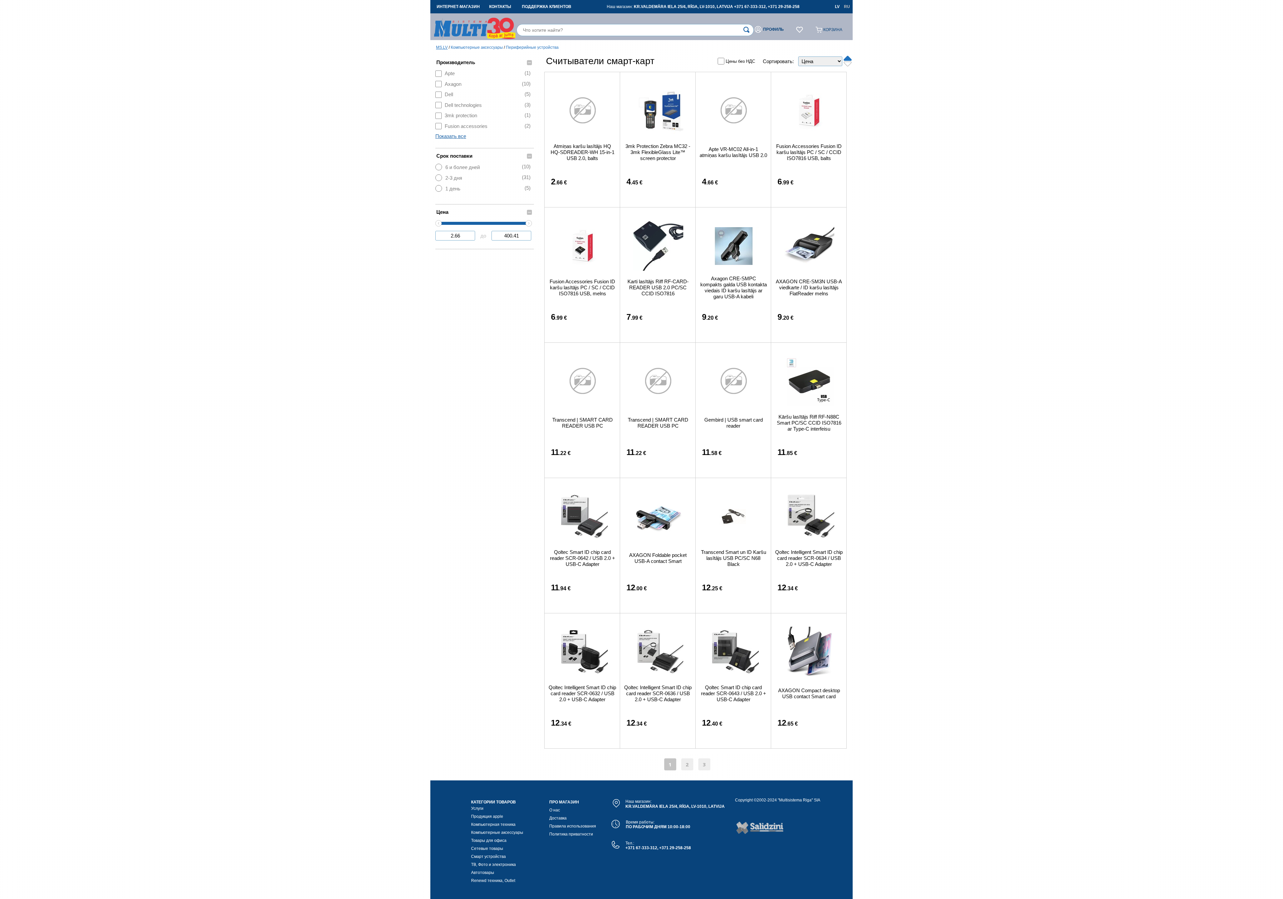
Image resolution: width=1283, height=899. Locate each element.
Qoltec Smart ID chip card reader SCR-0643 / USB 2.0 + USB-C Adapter (733, 693)
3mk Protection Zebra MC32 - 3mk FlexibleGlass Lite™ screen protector (657, 152)
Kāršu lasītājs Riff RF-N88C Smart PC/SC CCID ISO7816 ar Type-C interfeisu (809, 423)
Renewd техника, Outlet (493, 880)
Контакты (500, 6)
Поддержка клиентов (546, 6)
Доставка (558, 818)
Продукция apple (487, 816)
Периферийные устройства (532, 47)
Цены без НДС (740, 61)
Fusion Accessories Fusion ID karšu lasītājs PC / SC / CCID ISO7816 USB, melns (582, 287)
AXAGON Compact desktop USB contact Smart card (809, 693)
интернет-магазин (458, 6)
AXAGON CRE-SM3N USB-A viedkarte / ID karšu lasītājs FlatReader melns (809, 287)
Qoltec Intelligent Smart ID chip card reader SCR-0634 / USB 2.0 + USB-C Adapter (809, 558)
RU (847, 6)
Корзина (832, 29)
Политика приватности (571, 834)
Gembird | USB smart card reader (733, 423)
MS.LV (442, 47)
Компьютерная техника (493, 824)
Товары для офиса (489, 840)
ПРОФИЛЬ (773, 29)
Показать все (450, 136)
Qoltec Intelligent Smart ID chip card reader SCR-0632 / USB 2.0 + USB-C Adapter (582, 693)
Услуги (477, 808)
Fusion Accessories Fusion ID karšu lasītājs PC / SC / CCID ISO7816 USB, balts (809, 152)
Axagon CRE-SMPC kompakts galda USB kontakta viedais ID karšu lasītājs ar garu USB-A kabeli (733, 287)
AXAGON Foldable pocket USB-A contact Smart (658, 558)
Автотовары (482, 872)
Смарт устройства (488, 856)
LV (837, 6)
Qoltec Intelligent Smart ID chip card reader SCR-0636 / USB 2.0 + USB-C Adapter (658, 693)
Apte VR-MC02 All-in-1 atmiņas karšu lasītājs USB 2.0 (733, 152)
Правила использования (572, 826)
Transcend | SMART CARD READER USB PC (582, 423)
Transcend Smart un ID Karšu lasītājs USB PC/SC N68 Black (733, 558)
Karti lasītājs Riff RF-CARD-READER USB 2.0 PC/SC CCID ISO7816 (658, 287)
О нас (554, 810)
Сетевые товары (487, 848)
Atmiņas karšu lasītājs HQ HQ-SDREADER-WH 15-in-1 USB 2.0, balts (582, 152)
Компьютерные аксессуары (477, 47)
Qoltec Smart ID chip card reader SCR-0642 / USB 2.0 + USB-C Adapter (582, 558)
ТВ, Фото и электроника (493, 864)
